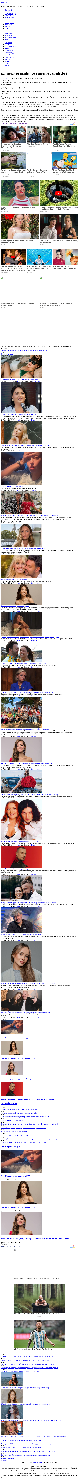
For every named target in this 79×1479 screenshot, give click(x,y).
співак (35, 350)
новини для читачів (8, 1459)
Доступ (7, 32)
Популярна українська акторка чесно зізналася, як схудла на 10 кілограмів (27, 692)
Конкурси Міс (10, 17)
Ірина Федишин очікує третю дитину (14, 579)
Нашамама (8, 35)
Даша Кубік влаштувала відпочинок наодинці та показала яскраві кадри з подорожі (30, 637)
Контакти (8, 34)
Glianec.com (37, 1462)
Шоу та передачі (10, 14)
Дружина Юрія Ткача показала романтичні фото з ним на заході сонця (25, 1012)
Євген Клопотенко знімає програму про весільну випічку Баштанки (25, 729)
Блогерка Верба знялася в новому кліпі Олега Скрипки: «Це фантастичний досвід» (30, 515)
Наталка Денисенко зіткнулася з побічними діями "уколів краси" (26, 1404)
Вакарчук (4, 350)
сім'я (40, 350)
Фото (7, 61)
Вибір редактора (11, 1146)
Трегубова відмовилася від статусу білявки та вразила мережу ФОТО (25, 445)
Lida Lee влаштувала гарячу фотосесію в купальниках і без (21, 379)
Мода (7, 21)
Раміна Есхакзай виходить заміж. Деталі (15, 606)
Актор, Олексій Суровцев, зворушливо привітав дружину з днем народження (28, 903)
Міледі (7, 39)
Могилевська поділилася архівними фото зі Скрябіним (20, 841)
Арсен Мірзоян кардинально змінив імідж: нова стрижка (21, 934)
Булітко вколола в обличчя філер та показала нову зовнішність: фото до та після (31, 1420)
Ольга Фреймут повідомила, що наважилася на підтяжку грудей (23, 548)
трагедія (45, 350)
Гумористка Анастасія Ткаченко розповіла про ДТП (19, 414)
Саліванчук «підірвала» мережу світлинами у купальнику (25, 1388)
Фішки (7, 26)
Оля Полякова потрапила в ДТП (12, 486)
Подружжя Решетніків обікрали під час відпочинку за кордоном (23, 663)
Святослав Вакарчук (15, 350)
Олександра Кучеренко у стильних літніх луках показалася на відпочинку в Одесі (33, 1436)
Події (7, 12)
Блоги (7, 65)
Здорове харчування (12, 37)
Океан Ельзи (28, 350)
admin (19, 381)
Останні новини (9, 1103)
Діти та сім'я (9, 15)
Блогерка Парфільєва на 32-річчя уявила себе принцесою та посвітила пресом (28, 983)
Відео (7, 28)
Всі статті (8, 10)
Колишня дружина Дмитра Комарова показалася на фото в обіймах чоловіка (27, 763)
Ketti (18, 420)
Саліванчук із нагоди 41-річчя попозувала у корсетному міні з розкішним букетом (29, 794)
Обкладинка (9, 23)
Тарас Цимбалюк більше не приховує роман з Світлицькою (21, 869)
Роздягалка (36, 381)
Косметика (8, 25)
